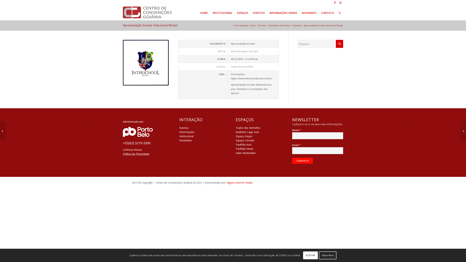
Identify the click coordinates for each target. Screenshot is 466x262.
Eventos (184, 128)
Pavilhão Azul (243, 144)
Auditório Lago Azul (247, 132)
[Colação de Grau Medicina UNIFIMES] (3, 131)
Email (296, 145)
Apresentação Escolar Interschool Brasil (150, 25)
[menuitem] (204, 13)
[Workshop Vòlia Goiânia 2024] (463, 131)
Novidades (185, 140)
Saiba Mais (328, 255)
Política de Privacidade (136, 154)
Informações (186, 132)
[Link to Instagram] (340, 2)
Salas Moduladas (246, 153)
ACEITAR (310, 255)
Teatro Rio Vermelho (248, 128)
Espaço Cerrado (245, 140)
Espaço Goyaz (244, 136)
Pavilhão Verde (244, 148)
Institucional (186, 136)
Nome (296, 130)
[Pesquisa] (339, 13)
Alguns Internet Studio (240, 182)
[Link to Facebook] (334, 2)
